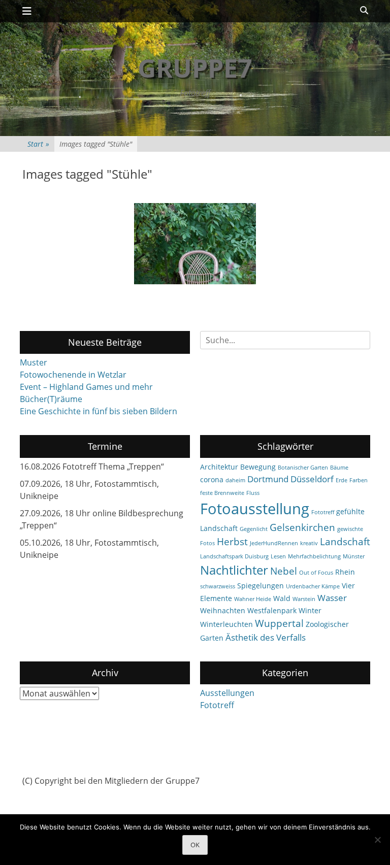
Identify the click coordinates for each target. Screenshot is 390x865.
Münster (354, 556)
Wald (281, 598)
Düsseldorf (312, 479)
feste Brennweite (222, 492)
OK (195, 844)
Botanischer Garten (303, 467)
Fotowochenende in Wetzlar (73, 374)
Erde (341, 480)
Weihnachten (222, 610)
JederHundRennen (274, 543)
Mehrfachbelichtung (314, 556)
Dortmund (267, 479)
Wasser (332, 598)
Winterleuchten (226, 624)
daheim (235, 480)
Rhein (345, 572)
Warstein (303, 599)
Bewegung (258, 467)
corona (211, 479)
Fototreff (322, 512)
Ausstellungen (227, 692)
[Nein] (377, 840)
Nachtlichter (234, 570)
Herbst (232, 541)
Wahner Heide (252, 599)
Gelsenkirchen (302, 527)
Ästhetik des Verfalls (265, 637)
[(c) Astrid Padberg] (195, 243)
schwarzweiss (217, 586)
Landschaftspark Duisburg (234, 556)
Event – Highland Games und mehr (86, 386)
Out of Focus (316, 572)
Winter (310, 610)
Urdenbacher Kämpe (313, 586)
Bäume (339, 467)
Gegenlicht (254, 529)
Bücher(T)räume (51, 399)
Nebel (283, 571)
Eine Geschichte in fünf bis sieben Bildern (98, 411)
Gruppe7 (195, 68)
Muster (33, 362)
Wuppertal (279, 623)
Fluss (252, 492)
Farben (358, 480)
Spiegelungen (260, 585)
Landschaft (345, 541)
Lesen (278, 556)
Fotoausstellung (254, 508)
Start (38, 144)
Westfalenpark (272, 610)
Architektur (219, 467)
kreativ (309, 543)
